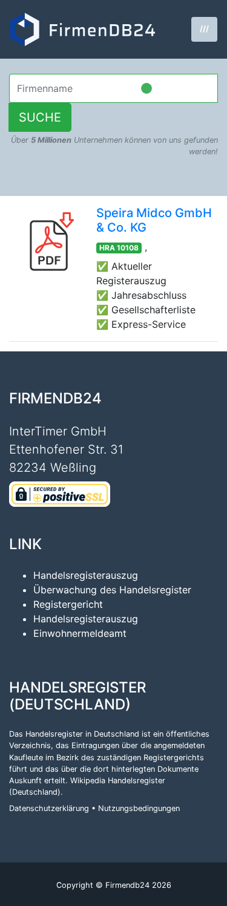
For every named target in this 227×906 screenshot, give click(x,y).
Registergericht (68, 604)
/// (204, 28)
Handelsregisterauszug (85, 575)
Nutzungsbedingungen (139, 808)
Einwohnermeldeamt (80, 633)
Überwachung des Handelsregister (112, 590)
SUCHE (40, 117)
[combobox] (113, 88)
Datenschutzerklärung (49, 808)
